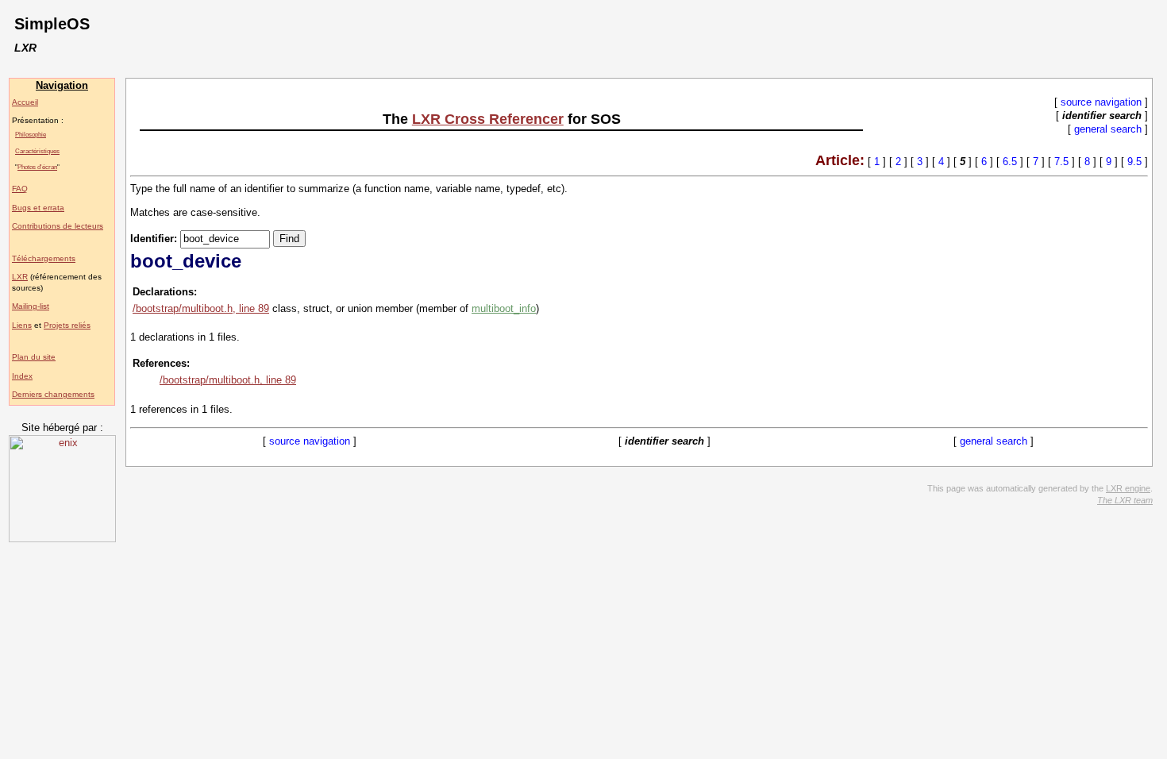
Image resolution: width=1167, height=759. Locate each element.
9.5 (1134, 162)
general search (1108, 129)
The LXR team (1125, 500)
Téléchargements (43, 258)
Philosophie (30, 134)
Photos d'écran (37, 167)
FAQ (20, 188)
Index (22, 376)
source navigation (1101, 102)
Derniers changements (53, 394)
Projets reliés (67, 325)
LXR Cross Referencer (488, 119)
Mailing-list (30, 306)
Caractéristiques (37, 151)
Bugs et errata (38, 207)
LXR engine (1128, 488)
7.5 (1061, 162)
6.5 (1010, 162)
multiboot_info (504, 308)
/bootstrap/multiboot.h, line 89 (201, 308)
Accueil (25, 102)
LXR (20, 276)
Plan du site (34, 357)
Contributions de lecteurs (57, 226)
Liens (22, 325)
